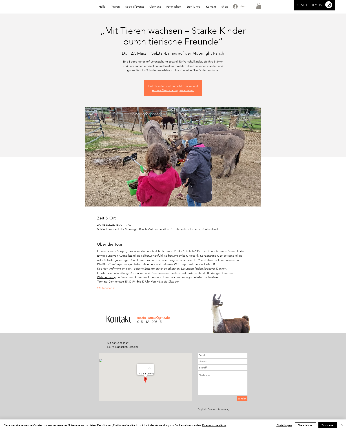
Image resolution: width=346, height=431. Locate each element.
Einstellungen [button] (284, 425)
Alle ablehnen (305, 425)
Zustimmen (327, 425)
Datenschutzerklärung (218, 409)
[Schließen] (342, 425)
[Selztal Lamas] (328, 4)
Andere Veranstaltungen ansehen (173, 90)
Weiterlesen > (106, 288)
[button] (258, 6)
